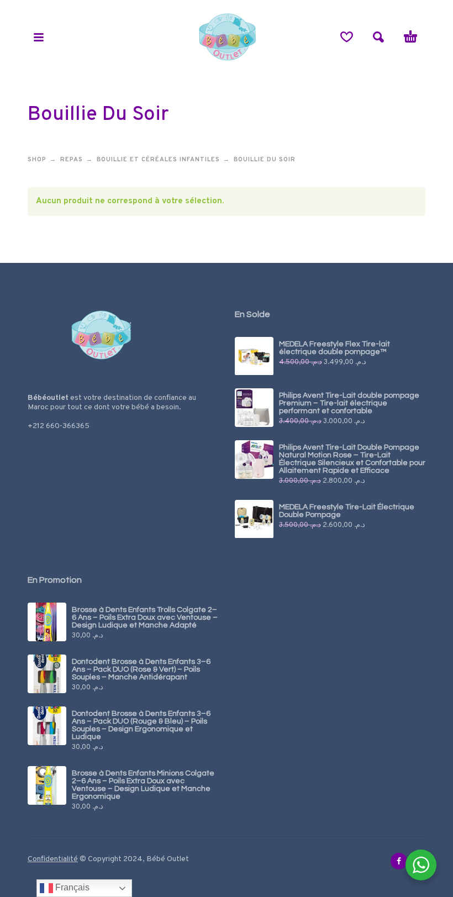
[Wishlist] (346, 37)
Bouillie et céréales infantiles (158, 159)
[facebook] (399, 861)
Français (71, 887)
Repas (71, 159)
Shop (37, 159)
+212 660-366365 (58, 426)
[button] (38, 37)
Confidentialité (53, 859)
